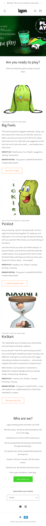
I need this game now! (14, 283)
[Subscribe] (36, 497)
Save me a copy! (12, 170)
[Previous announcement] (4, 3)
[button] (4, 11)
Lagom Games (19, 521)
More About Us (23, 479)
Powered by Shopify (30, 521)
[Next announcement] (41, 3)
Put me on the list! (13, 400)
